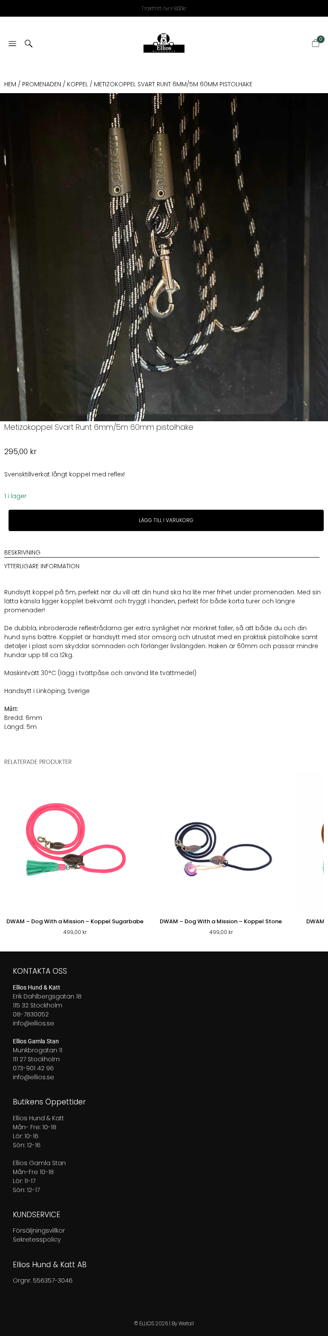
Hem (10, 84)
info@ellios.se (33, 1023)
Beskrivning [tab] (22, 552)
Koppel (77, 84)
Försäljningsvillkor (39, 1230)
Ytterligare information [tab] (41, 566)
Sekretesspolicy (37, 1239)
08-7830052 (31, 1014)
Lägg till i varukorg (166, 520)
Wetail (186, 1323)
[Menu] (12, 44)
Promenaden (41, 84)
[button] (321, 101)
